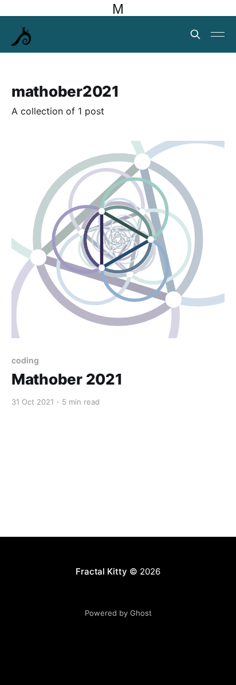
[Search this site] (195, 34)
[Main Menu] (217, 34)
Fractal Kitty (101, 571)
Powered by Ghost (118, 612)
